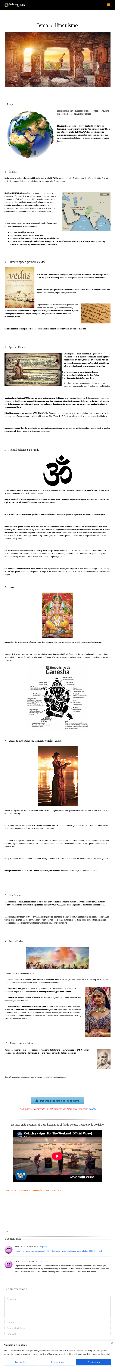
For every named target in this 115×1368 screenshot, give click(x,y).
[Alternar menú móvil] (109, 4)
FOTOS (92, 1108)
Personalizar (20, 1362)
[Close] (112, 1343)
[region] (57, 1354)
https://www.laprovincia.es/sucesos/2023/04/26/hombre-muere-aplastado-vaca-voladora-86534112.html (58, 1251)
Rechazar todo (57, 1362)
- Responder (42, 1246)
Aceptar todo (94, 1362)
